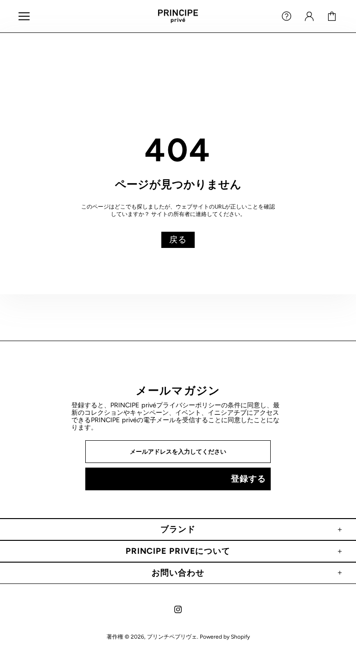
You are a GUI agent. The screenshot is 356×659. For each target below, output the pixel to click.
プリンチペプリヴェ (178, 16)
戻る (178, 239)
